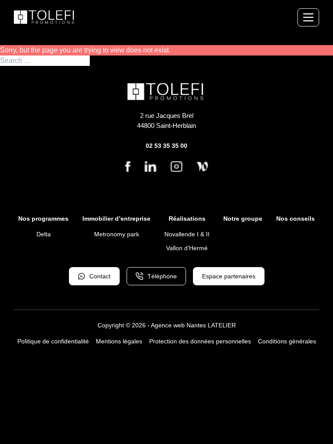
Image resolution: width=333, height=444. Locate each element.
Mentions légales (119, 341)
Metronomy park (116, 234)
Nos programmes (43, 218)
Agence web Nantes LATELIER (193, 325)
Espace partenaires (228, 276)
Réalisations (187, 218)
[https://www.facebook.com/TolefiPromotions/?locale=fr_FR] (128, 166)
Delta (43, 234)
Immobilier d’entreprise (116, 218)
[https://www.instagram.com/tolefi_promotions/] (176, 166)
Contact (100, 276)
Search (101, 60)
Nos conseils (295, 218)
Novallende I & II (186, 234)
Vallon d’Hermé (187, 248)
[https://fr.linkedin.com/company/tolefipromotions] (150, 166)
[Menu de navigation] (308, 17)
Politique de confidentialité (53, 341)
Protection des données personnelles (200, 341)
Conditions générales (287, 341)
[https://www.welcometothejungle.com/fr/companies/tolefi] (202, 166)
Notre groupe (242, 218)
